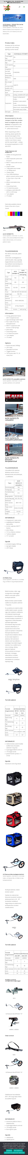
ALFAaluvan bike (11, 878)
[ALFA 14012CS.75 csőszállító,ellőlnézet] (14, 436)
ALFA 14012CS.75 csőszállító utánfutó (14, 379)
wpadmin (9, 27)
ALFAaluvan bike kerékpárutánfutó (13, 874)
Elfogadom (9, 1150)
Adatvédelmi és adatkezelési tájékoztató (14, 1152)
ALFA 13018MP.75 (8, 234)
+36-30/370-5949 (19, 1)
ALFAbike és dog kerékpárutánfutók (14, 581)
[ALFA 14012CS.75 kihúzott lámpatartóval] (14, 456)
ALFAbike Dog (7, 578)
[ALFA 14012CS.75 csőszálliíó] (14, 417)
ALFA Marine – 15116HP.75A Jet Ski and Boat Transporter (13, 25)
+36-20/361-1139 (9, 1)
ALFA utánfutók (16, 383)
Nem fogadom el (18, 1150)
